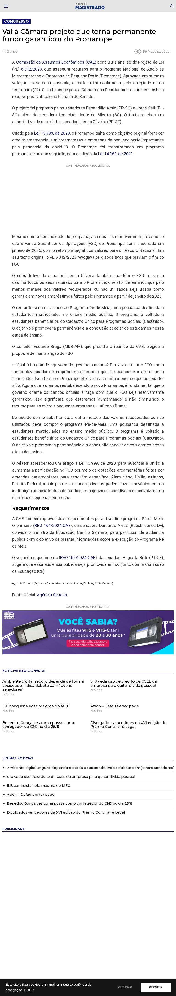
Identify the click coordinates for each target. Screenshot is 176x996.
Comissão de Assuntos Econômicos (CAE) (56, 62)
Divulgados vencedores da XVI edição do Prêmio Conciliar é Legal (128, 725)
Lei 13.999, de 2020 (52, 133)
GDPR (29, 990)
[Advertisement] (88, 197)
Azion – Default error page (114, 706)
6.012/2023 (31, 69)
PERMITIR (155, 987)
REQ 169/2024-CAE (78, 557)
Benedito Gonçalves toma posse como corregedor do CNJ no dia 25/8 (38, 725)
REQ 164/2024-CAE (53, 525)
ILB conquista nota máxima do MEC (36, 706)
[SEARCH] (172, 6)
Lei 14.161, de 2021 (115, 153)
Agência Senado (52, 594)
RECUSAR (125, 987)
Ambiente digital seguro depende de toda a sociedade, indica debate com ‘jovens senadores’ (43, 685)
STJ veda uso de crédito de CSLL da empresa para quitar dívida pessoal (123, 683)
